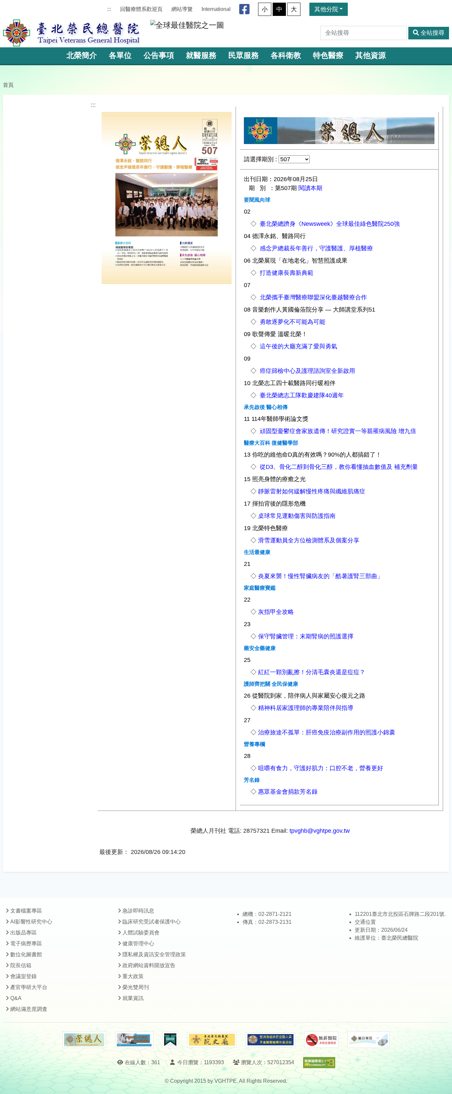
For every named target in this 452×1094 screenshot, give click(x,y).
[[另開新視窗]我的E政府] (170, 1039)
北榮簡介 (82, 55)
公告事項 (159, 55)
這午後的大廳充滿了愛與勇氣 (297, 346)
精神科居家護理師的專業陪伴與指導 (305, 708)
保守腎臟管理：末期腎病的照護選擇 (305, 636)
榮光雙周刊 (135, 987)
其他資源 (370, 55)
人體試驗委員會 (140, 932)
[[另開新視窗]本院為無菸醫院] (321, 1039)
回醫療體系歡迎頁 (141, 9)
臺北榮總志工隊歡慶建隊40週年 (301, 395)
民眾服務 (243, 55)
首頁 (8, 85)
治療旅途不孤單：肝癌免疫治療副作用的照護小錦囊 (326, 732)
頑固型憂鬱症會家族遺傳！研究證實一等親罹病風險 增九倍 (337, 431)
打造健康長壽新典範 (285, 273)
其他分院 (326, 9)
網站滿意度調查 (28, 1009)
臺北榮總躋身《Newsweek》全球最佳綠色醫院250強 (329, 224)
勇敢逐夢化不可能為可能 (291, 322)
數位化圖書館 (26, 954)
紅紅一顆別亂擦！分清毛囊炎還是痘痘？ (311, 672)
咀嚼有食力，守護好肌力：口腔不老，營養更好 (320, 768)
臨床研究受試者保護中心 (151, 921)
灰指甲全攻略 (276, 612)
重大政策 (133, 976)
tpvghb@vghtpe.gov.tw (320, 830)
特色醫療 (328, 55)
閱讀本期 (310, 188)
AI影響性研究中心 (31, 921)
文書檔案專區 (26, 911)
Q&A (16, 998)
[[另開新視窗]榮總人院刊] (84, 1039)
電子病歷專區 (26, 943)
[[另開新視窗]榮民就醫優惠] (134, 1039)
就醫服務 (201, 55)
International (216, 9)
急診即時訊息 (138, 911)
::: (109, 9)
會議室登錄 (23, 976)
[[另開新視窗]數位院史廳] (212, 1040)
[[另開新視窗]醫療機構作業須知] (270, 1039)
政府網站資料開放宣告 (148, 965)
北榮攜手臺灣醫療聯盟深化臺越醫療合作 (312, 297)
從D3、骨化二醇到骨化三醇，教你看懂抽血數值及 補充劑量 (338, 467)
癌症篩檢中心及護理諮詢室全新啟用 (306, 371)
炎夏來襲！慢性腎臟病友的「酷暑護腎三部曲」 (320, 576)
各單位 (120, 55)
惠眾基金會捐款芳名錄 (288, 791)
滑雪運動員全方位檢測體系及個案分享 (308, 540)
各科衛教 (286, 55)
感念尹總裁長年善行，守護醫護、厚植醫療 (315, 248)
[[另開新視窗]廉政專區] (368, 1039)
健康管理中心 (138, 943)
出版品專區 (23, 932)
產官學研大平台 (28, 987)
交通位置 (365, 922)
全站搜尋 (432, 32)
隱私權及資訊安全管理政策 (154, 954)
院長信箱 (20, 965)
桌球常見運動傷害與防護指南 (297, 516)
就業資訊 (133, 998)
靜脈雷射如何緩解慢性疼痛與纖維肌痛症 (311, 491)
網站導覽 (182, 9)
